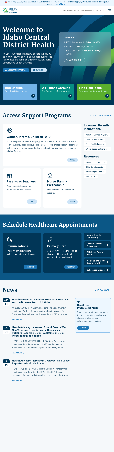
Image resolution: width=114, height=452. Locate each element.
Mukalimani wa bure (89, 10)
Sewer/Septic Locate (95, 172)
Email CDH (40, 70)
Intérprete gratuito (71, 10)
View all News (102, 290)
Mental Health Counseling (94, 236)
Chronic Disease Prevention (95, 245)
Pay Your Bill (91, 176)
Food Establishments (95, 144)
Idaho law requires (30, 2)
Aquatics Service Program (97, 135)
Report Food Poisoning (95, 162)
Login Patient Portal (17, 70)
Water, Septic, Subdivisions (97, 149)
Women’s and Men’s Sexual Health (96, 262)
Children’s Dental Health (95, 253)
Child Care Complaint (95, 167)
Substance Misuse (96, 270)
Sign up (83, 328)
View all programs (99, 115)
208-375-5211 (75, 60)
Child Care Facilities (94, 140)
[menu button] (109, 10)
